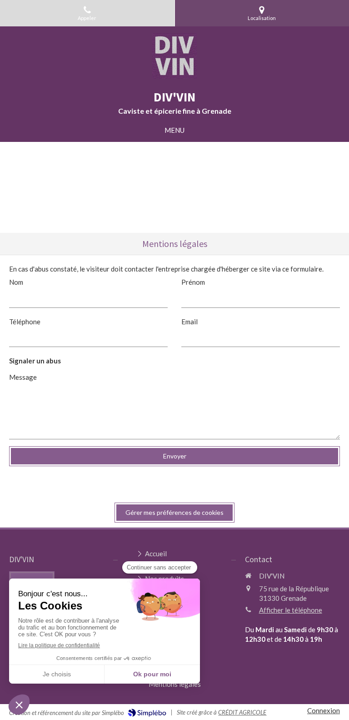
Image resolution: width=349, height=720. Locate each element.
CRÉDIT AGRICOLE (242, 712)
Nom (16, 282)
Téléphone (24, 321)
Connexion (323, 710)
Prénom (193, 282)
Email (189, 321)
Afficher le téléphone (290, 610)
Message (23, 377)
